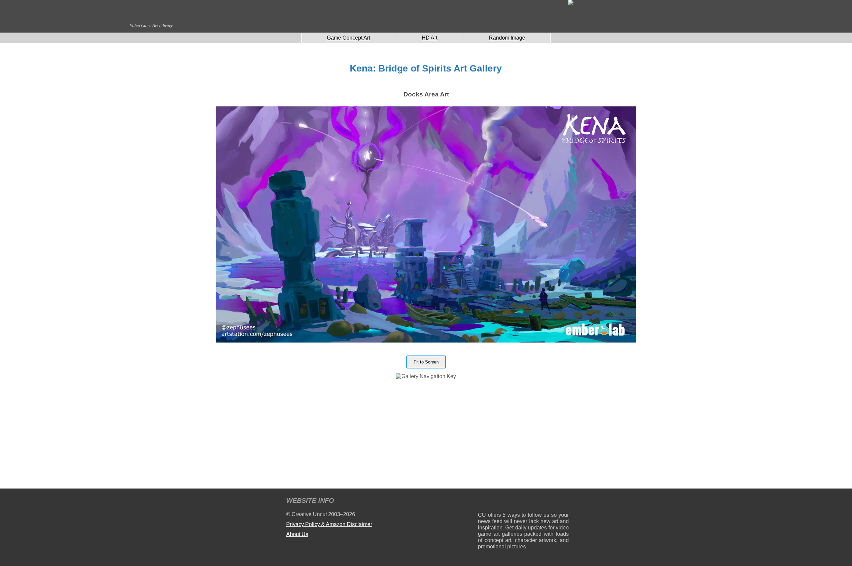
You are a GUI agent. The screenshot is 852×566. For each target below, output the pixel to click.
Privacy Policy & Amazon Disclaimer (329, 524)
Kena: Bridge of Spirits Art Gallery (426, 68)
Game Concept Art (348, 38)
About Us (297, 534)
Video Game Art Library (151, 25)
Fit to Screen (426, 361)
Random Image (507, 38)
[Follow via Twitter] (543, 501)
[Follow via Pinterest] (564, 501)
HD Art (429, 38)
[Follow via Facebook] (523, 501)
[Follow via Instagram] (503, 501)
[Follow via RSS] (483, 501)
